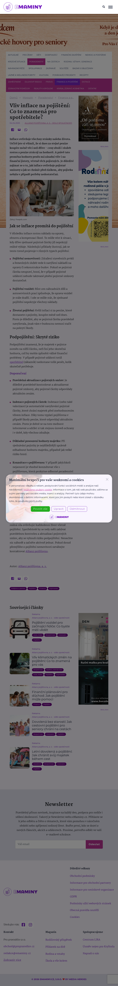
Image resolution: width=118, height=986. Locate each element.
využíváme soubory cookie (37, 489)
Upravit (59, 508)
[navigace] (110, 7)
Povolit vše (40, 508)
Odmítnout (77, 508)
